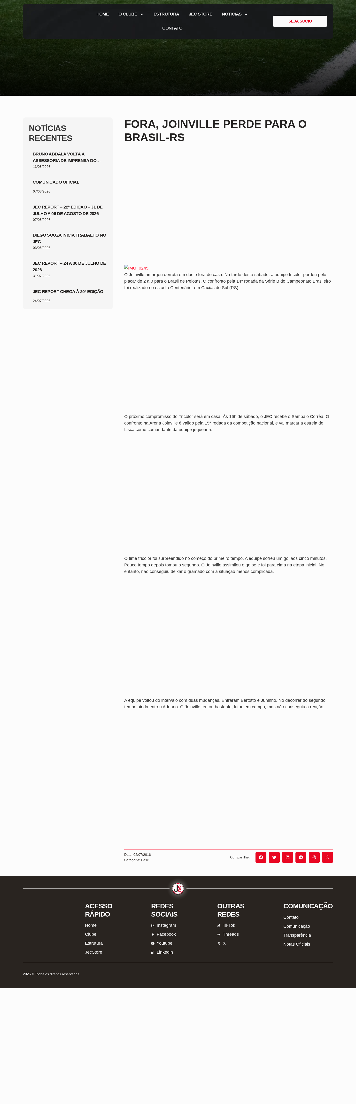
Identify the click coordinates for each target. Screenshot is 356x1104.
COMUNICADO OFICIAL (56, 182)
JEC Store (200, 14)
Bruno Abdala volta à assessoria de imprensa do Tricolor (64, 161)
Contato (172, 28)
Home (102, 14)
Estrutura (166, 14)
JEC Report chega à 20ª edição (68, 291)
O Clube (127, 14)
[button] (260, 857)
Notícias (231, 14)
